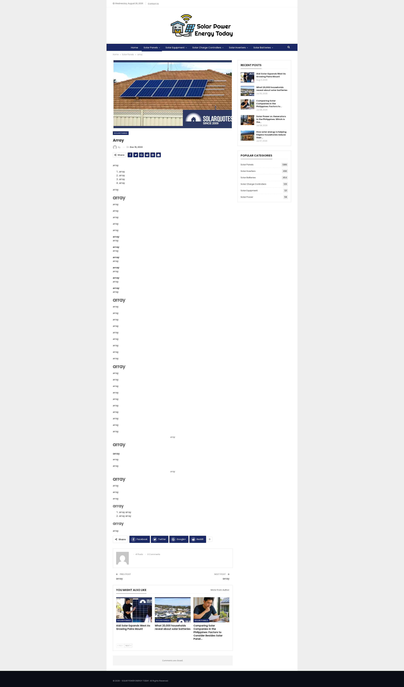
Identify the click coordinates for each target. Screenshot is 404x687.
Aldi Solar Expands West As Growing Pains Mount (271, 75)
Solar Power (247, 196)
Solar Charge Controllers (206, 47)
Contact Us (153, 3)
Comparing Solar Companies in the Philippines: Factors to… (269, 103)
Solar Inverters (237, 47)
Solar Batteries (262, 47)
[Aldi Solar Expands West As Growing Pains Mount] (134, 609)
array (119, 578)
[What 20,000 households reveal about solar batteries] (173, 609)
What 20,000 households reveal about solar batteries (271, 89)
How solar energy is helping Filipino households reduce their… (271, 134)
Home (134, 47)
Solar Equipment (175, 47)
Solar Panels (151, 47)
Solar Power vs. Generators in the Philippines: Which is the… (271, 119)
